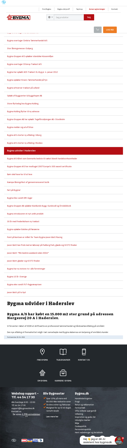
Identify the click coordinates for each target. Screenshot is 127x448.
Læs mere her (52, 416)
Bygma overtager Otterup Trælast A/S (24, 64)
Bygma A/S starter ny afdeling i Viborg (24, 135)
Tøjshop (79, 9)
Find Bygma (46, 9)
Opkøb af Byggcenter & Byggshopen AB (24, 95)
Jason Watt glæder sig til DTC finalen (23, 261)
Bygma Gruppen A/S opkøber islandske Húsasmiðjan (30, 56)
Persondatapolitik (83, 429)
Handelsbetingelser (83, 398)
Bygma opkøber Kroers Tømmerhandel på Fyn (27, 80)
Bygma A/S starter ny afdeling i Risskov (25, 143)
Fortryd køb (80, 407)
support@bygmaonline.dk (22, 408)
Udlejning (79, 414)
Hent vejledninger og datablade (89, 432)
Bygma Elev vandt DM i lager (19, 198)
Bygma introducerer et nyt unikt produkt (25, 213)
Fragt (77, 401)
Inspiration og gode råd (85, 417)
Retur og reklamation (84, 404)
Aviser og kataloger (97, 9)
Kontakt (114, 9)
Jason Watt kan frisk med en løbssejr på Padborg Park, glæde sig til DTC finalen (42, 245)
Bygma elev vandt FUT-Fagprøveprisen (24, 284)
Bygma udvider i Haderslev (21, 150)
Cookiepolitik (80, 426)
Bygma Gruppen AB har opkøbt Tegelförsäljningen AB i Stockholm (36, 119)
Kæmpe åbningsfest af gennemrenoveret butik (28, 182)
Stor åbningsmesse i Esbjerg (20, 48)
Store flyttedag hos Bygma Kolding (22, 103)
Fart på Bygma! (13, 190)
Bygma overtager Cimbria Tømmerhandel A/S (27, 40)
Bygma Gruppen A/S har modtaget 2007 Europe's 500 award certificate (39, 166)
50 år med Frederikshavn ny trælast (23, 221)
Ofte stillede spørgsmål (85, 411)
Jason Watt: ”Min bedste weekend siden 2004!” (28, 253)
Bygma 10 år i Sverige (17, 276)
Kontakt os (16, 411)
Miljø (77, 423)
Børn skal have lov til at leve (19, 174)
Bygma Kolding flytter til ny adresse (23, 111)
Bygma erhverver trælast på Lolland (23, 88)
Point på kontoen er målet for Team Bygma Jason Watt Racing (34, 237)
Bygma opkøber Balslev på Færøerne (23, 229)
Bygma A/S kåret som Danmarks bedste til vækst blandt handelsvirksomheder (42, 158)
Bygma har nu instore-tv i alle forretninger (26, 268)
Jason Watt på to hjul (16, 292)
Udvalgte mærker (82, 420)
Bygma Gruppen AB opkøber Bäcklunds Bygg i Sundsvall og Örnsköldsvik (39, 206)
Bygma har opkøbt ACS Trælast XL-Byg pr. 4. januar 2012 (32, 72)
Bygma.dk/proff (63, 9)
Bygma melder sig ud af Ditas (20, 127)
